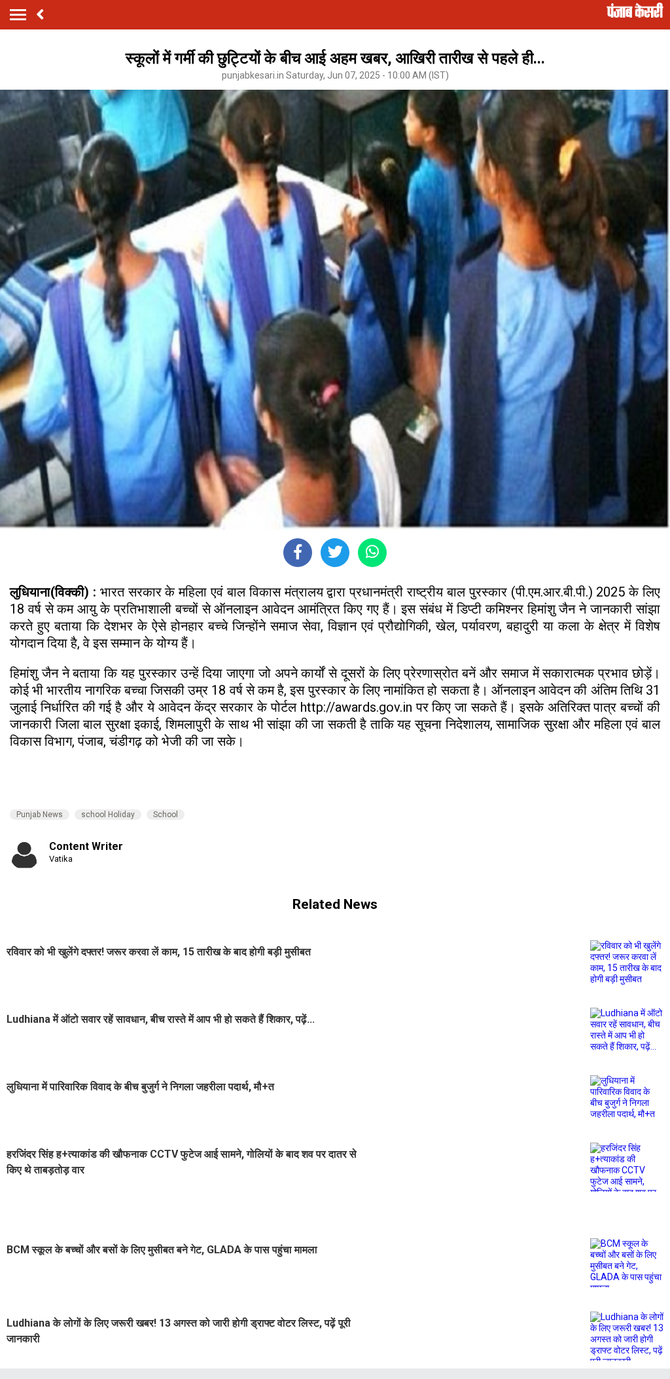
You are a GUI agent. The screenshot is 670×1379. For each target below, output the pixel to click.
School (165, 814)
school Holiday (108, 814)
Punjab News (39, 814)
